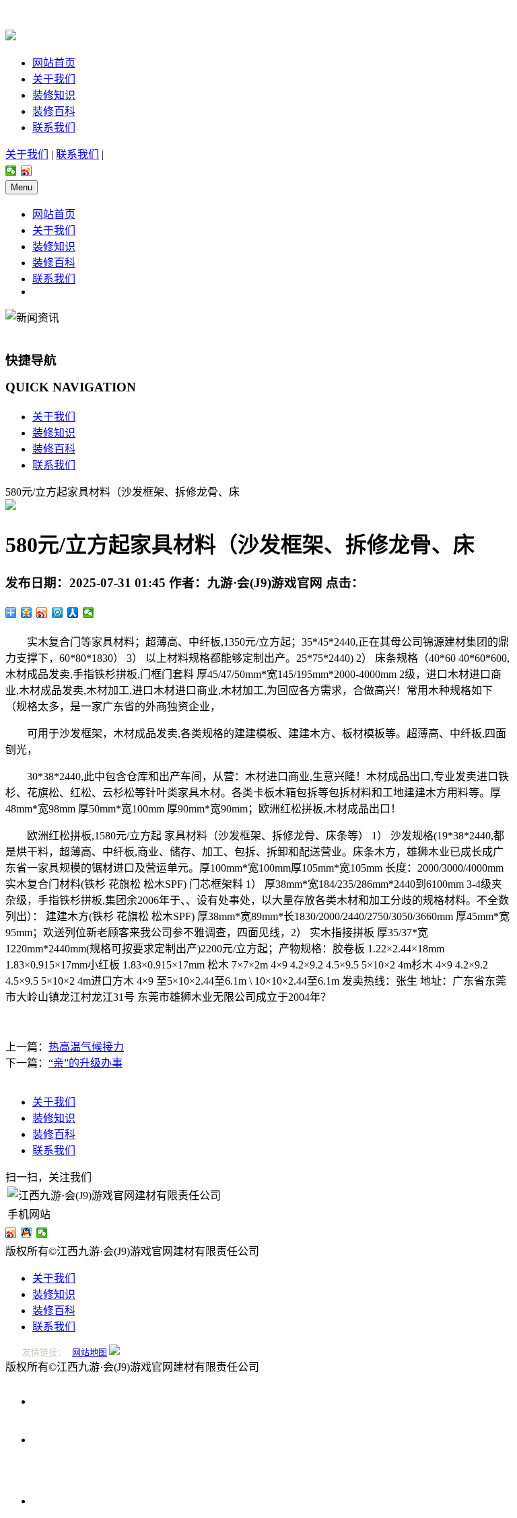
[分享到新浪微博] (26, 170)
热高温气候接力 (86, 1047)
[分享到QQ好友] (26, 1232)
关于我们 (53, 79)
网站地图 (89, 1352)
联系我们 (53, 127)
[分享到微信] (11, 170)
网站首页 (53, 63)
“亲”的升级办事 (85, 1063)
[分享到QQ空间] (26, 612)
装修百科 (53, 111)
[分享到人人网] (73, 612)
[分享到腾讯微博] (57, 612)
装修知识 (53, 95)
